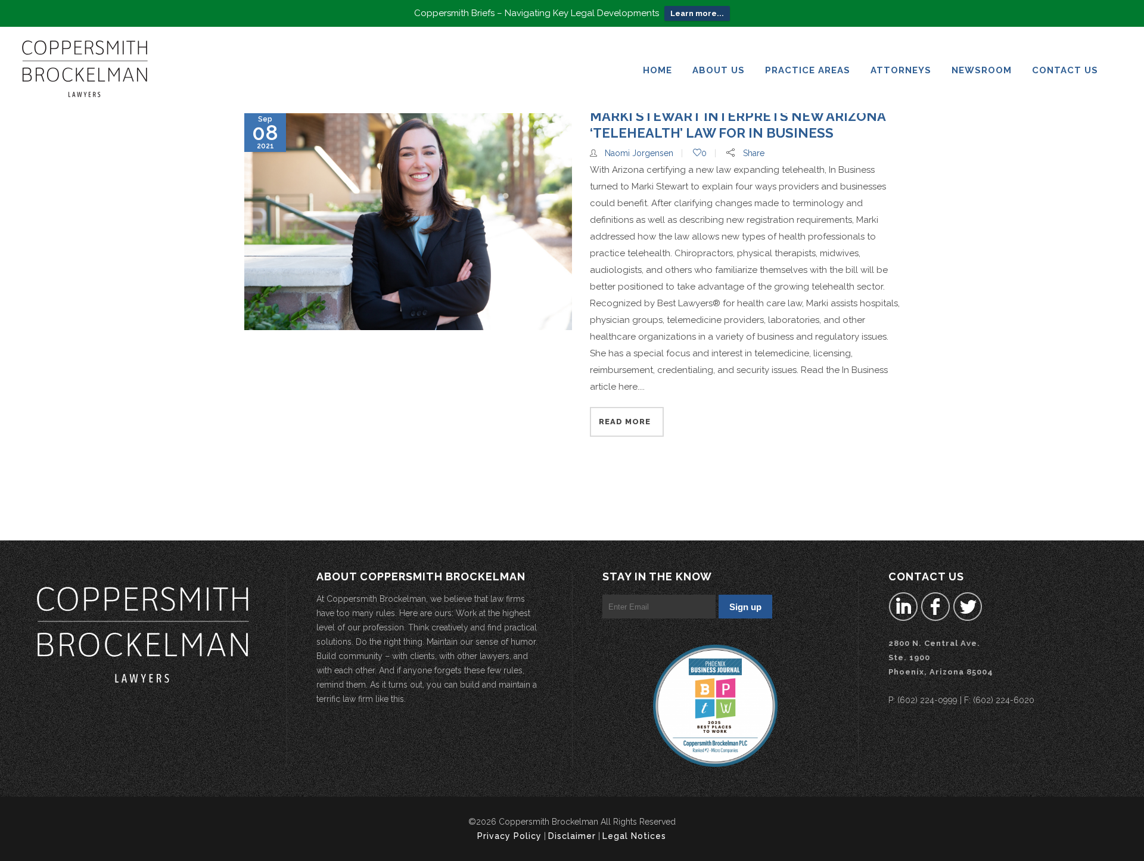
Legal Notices (634, 836)
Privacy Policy (509, 836)
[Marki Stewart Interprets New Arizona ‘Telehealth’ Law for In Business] (408, 221)
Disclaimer (572, 836)
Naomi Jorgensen (639, 153)
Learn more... (697, 13)
